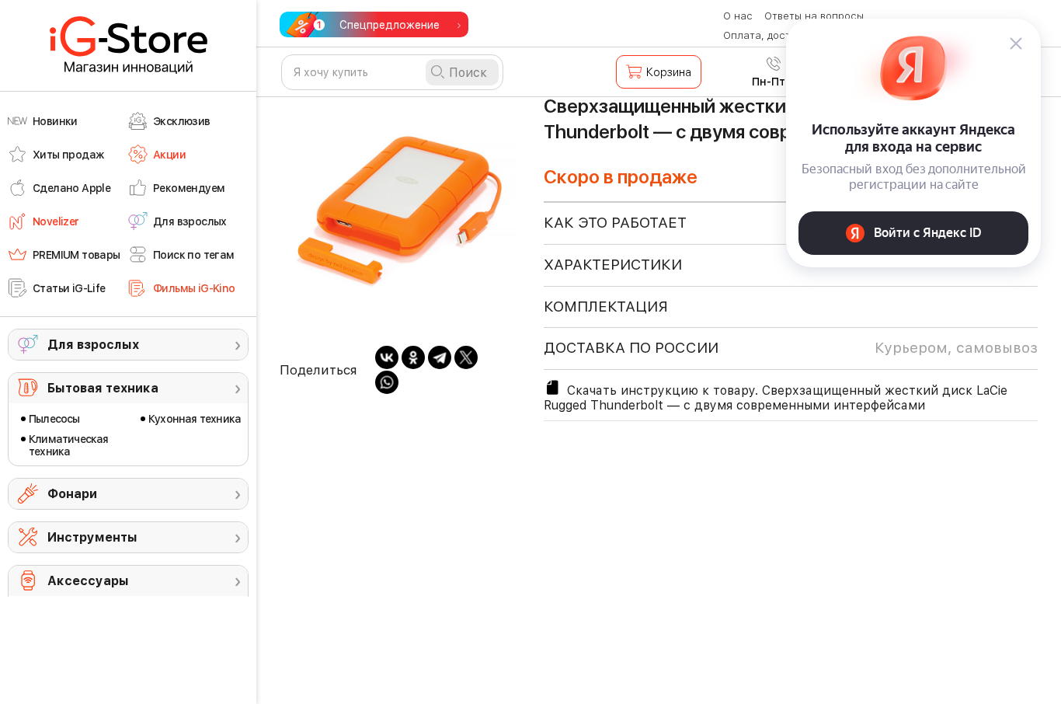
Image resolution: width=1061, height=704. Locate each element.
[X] (466, 357)
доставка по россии (791, 348)
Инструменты (92, 537)
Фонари (72, 493)
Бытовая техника (102, 388)
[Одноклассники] (413, 357)
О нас (738, 16)
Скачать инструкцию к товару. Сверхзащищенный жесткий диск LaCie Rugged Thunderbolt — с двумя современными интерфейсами (775, 398)
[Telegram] (439, 357)
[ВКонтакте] (386, 357)
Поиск (468, 72)
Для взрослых (93, 344)
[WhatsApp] (386, 382)
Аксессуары (88, 580)
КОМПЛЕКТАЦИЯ (606, 306)
